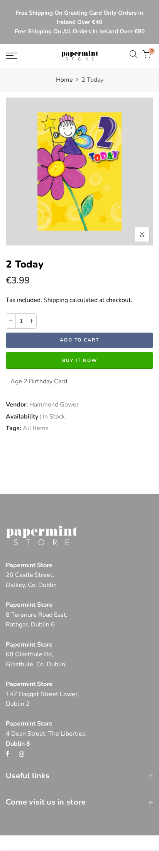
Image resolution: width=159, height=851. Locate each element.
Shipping (56, 300)
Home (64, 79)
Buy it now (79, 360)
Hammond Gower (54, 404)
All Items (36, 428)
